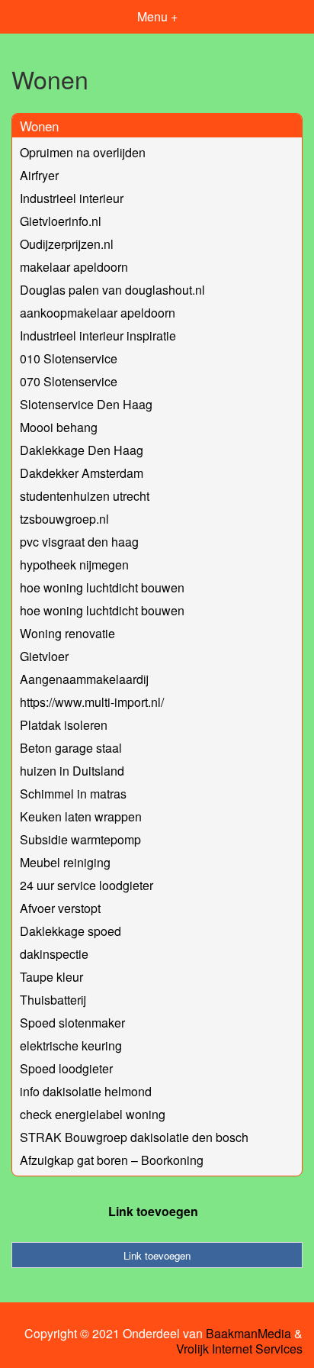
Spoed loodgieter (66, 1068)
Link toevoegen (153, 1211)
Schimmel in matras (73, 793)
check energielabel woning (92, 1114)
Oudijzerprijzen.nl (67, 244)
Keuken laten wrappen (81, 816)
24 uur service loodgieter (86, 885)
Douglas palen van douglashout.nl (112, 289)
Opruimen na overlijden (83, 152)
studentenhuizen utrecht (84, 496)
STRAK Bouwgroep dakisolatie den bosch (134, 1137)
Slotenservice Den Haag (86, 404)
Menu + (157, 16)
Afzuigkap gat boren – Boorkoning (111, 1160)
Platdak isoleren (63, 725)
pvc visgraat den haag (79, 541)
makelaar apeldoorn (74, 267)
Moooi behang (59, 427)
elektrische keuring (71, 1045)
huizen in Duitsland (72, 770)
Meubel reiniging (65, 862)
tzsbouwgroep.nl (64, 519)
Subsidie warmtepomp (80, 839)
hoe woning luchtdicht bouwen (102, 587)
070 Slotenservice (68, 381)
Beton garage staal (71, 748)
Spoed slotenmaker (72, 1022)
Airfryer (39, 175)
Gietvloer (44, 656)
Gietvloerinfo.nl (60, 221)
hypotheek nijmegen (74, 564)
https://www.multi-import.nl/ (92, 702)
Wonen (39, 125)
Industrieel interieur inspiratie (98, 335)
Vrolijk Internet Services (239, 1349)
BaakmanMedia (248, 1333)
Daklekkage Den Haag (81, 450)
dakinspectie (54, 954)
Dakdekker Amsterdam (81, 473)
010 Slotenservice (68, 358)
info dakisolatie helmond (86, 1091)
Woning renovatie (67, 633)
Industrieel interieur (71, 198)
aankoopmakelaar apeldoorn (97, 312)
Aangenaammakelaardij (84, 679)
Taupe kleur (51, 977)
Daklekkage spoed (70, 931)
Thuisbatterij (53, 999)
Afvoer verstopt (60, 908)
